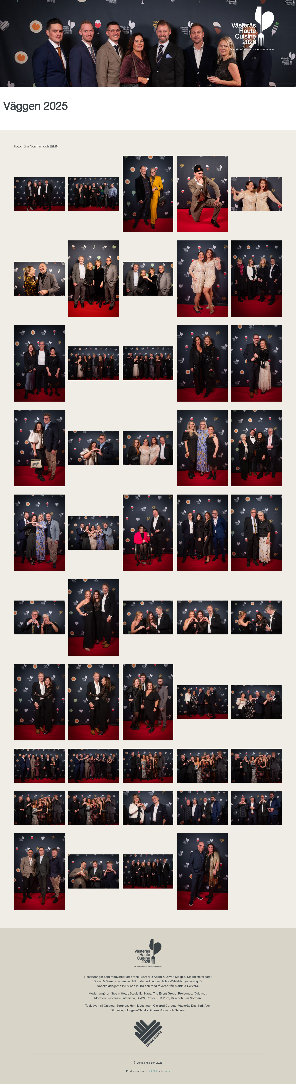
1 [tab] (148, 79)
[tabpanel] (148, 43)
